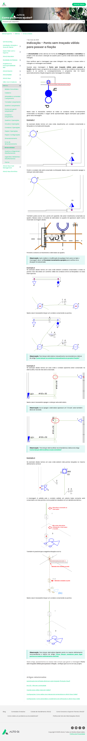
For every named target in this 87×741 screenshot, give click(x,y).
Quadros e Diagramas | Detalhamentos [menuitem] (12, 152)
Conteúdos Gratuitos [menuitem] (18, 712)
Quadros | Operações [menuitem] (12, 120)
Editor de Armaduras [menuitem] (10, 82)
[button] (20, 45)
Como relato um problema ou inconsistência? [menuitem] (22, 716)
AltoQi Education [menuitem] (8, 56)
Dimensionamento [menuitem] (11, 138)
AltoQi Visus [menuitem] (7, 78)
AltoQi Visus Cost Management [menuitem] (8, 167)
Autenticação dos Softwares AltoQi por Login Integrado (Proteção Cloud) (48, 681)
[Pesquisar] (83, 21)
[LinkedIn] (83, 727)
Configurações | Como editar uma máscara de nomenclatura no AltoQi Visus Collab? (52, 694)
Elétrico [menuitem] (5, 86)
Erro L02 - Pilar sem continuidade (36, 685)
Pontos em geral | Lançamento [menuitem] (11, 110)
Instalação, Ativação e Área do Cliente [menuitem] (10, 46)
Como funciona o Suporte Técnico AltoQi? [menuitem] (70, 712)
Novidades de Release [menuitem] (10, 60)
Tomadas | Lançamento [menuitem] (13, 102)
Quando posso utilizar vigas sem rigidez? (39, 690)
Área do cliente (79, 4)
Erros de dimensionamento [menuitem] (11, 143)
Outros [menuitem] (7, 162)
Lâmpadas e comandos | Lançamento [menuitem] (12, 97)
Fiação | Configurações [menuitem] (12, 135)
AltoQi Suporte (7, 34)
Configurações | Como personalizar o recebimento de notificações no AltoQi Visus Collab (53, 699)
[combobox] (42, 21)
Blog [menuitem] (4, 712)
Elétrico (17, 34)
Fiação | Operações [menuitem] (11, 131)
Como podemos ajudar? (17, 17)
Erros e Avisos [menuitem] (10, 148)
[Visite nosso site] (80, 727)
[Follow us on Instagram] (72, 727)
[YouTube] (76, 727)
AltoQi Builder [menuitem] (7, 75)
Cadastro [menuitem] (8, 93)
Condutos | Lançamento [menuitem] (9, 116)
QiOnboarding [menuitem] (7, 42)
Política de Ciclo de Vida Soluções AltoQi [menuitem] (66, 716)
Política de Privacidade (77, 734)
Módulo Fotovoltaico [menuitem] (11, 89)
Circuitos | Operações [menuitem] (12, 124)
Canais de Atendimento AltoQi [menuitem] (41, 712)
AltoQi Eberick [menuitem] (7, 71)
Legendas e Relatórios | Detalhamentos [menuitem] (12, 158)
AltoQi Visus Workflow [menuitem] (10, 171)
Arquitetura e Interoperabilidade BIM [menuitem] (9, 65)
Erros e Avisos (27, 34)
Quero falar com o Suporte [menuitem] (9, 52)
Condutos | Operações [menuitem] (12, 128)
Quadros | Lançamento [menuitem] (12, 106)
